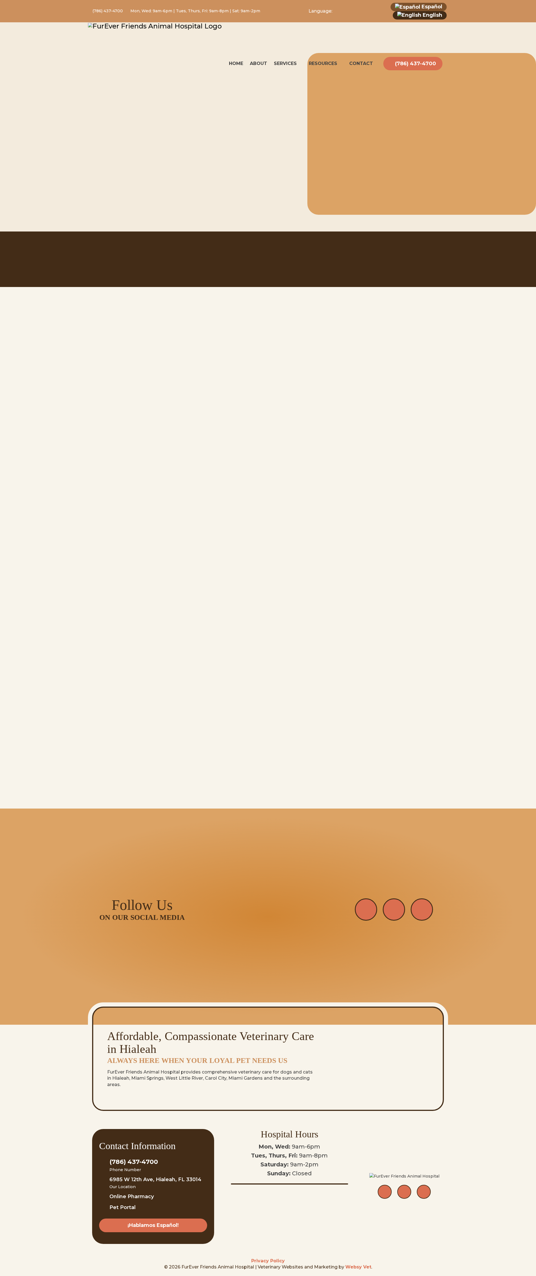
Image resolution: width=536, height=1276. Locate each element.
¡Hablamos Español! (153, 1225)
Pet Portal (122, 1207)
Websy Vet (358, 1267)
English (431, 15)
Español (431, 7)
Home (236, 63)
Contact (361, 63)
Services (285, 63)
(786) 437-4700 (107, 10)
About (258, 63)
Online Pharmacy (131, 1196)
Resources (323, 63)
